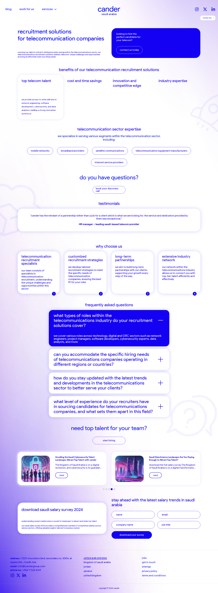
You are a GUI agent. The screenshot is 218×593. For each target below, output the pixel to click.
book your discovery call (107, 189)
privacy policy (149, 571)
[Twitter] (205, 8)
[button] (55, 9)
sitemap (146, 566)
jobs (144, 558)
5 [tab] (114, 489)
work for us (26, 9)
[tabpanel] (109, 220)
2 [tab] (106, 489)
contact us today (129, 49)
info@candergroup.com (31, 566)
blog (8, 9)
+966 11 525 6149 (32, 570)
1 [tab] (104, 489)
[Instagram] (197, 8)
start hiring (109, 440)
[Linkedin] (213, 8)
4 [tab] (112, 489)
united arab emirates (95, 558)
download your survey (131, 534)
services (47, 9)
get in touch (149, 562)
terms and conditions (154, 575)
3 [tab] (109, 489)
